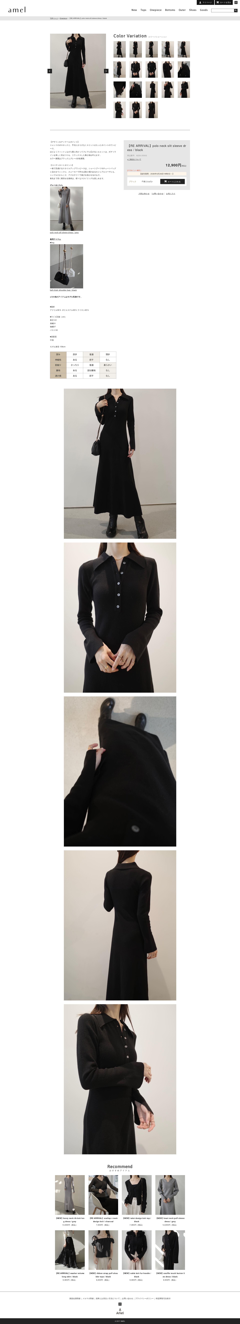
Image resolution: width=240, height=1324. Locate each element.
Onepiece (156, 10)
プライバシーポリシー (144, 1298)
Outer (182, 10)
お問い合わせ (127, 1298)
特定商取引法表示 (163, 1298)
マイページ (207, 2)
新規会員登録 (75, 1298)
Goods (204, 10)
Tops (143, 10)
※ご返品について (134, 159)
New (134, 10)
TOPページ (54, 18)
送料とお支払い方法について (108, 1298)
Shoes (192, 10)
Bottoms (170, 10)
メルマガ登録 (88, 1298)
